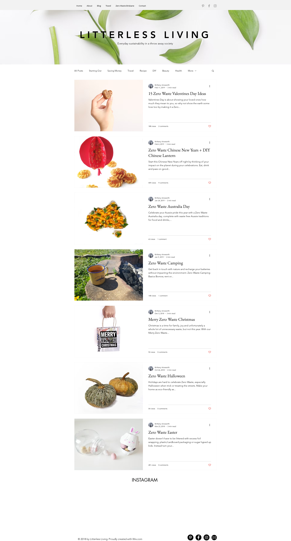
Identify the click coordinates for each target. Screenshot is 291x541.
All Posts (78, 70)
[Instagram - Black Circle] (206, 537)
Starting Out (95, 70)
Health (178, 70)
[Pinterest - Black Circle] (190, 537)
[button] (212, 71)
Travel (131, 70)
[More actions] (210, 86)
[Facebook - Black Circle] (198, 537)
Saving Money (114, 70)
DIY (154, 70)
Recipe (143, 70)
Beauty (165, 70)
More (190, 70)
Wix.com (137, 539)
